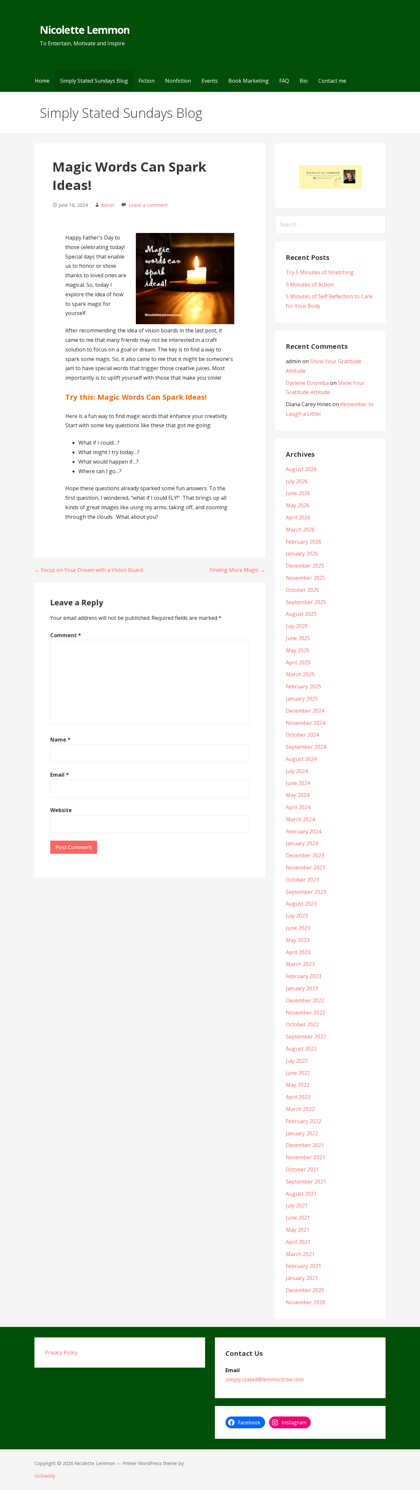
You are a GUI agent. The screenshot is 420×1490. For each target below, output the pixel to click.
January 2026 (302, 553)
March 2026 (300, 529)
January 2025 (302, 698)
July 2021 (297, 1205)
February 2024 (303, 831)
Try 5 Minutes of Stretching (320, 272)
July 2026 (297, 481)
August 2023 (301, 903)
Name (60, 739)
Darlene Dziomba (307, 383)
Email (59, 774)
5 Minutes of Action (310, 284)
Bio (304, 80)
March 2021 (300, 1254)
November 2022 (305, 1012)
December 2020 (305, 1290)
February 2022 (303, 1121)
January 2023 (302, 988)
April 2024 (298, 807)
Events (209, 80)
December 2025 (305, 565)
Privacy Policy (61, 1352)
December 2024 (305, 710)
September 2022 (306, 1036)
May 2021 (297, 1229)
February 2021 (303, 1266)
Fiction (146, 80)
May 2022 (297, 1084)
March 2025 (300, 674)
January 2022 (302, 1133)
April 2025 (298, 662)
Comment (65, 635)
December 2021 (305, 1145)
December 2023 (305, 855)
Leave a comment (148, 205)
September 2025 (306, 602)
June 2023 (298, 928)
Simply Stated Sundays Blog (94, 80)
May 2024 (297, 795)
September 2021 (306, 1181)
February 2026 (303, 541)
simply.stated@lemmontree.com (264, 1379)
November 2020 (305, 1302)
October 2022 (302, 1024)
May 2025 (297, 650)
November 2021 (305, 1157)
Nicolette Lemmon (85, 30)
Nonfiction (178, 80)
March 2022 (300, 1109)
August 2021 (301, 1193)
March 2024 (300, 819)
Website (61, 810)
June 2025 (298, 638)
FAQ (284, 80)
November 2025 (305, 577)
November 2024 (305, 722)
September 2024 (306, 746)
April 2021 (298, 1242)
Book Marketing (248, 80)
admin (107, 205)
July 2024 (297, 771)
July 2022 (297, 1060)
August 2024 (301, 759)
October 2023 (302, 879)
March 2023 (300, 964)
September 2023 (306, 891)
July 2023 (297, 915)
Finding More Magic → (237, 570)
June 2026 (298, 493)
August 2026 (301, 469)
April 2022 (298, 1097)
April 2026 (298, 517)
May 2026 (297, 505)
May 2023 (297, 940)
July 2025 (297, 626)
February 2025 (303, 686)
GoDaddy (44, 1476)
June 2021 (298, 1217)
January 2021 (302, 1278)
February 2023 (303, 976)
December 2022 (305, 1000)
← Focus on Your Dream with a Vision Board (88, 570)
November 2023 (305, 867)
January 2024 (302, 843)
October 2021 (302, 1169)
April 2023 (298, 952)
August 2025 (301, 614)
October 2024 (302, 734)
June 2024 (298, 783)
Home (42, 80)
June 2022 (298, 1073)
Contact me (332, 80)
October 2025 (302, 590)
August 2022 (301, 1048)
